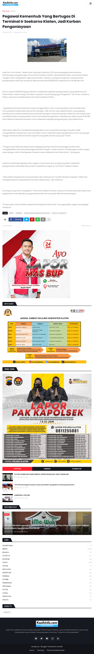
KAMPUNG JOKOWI (22, 495)
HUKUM (47, 566)
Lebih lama (86, 226)
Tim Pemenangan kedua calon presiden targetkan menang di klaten (44, 485)
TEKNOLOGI (47, 596)
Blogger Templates (48, 646)
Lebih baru (8, 226)
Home (31, 650)
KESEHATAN (47, 572)
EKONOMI (47, 559)
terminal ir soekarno (59, 213)
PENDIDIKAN (47, 583)
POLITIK (47, 589)
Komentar (76, 469)
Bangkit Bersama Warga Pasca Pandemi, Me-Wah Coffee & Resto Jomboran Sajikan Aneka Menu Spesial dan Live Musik (46, 527)
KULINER (47, 579)
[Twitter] (26, 219)
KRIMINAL (19, 213)
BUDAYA (47, 552)
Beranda (5, 11)
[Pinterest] (32, 219)
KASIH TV (7, 612)
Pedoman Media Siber (56, 650)
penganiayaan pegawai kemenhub (37, 213)
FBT (61, 646)
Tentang (40, 650)
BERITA (13, 11)
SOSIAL (47, 593)
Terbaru (47, 469)
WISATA (47, 600)
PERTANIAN (47, 586)
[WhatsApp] (37, 219)
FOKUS (47, 562)
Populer (17, 469)
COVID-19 (47, 555)
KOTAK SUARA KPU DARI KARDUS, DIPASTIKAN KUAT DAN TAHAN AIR (41, 474)
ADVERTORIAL (47, 545)
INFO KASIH (47, 569)
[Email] (43, 219)
